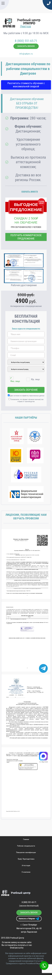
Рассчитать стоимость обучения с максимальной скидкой (26, 85)
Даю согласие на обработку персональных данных (27, 396)
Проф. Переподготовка (26, 859)
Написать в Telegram (27, 918)
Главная (26, 839)
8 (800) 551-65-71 (26, 41)
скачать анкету (29, 191)
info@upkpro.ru (26, 53)
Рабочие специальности (26, 846)
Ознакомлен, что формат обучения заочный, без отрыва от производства (27, 400)
